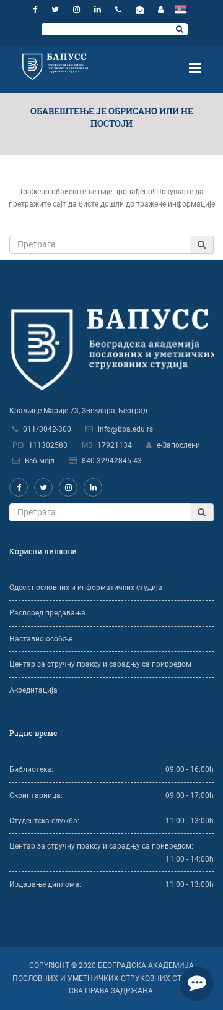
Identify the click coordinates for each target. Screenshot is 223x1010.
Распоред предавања (47, 613)
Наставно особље (40, 639)
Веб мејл (40, 460)
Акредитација (33, 690)
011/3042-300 (47, 429)
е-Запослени (178, 445)
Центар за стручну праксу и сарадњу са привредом (100, 664)
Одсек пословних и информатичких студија (85, 587)
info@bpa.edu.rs (125, 429)
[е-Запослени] (161, 9)
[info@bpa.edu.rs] (141, 9)
